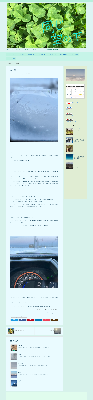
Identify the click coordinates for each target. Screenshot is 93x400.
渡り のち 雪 (20, 363)
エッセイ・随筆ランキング (71, 121)
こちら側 (75, 162)
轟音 (74, 154)
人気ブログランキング (70, 115)
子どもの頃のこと (17, 63)
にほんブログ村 (75, 102)
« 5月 (71, 97)
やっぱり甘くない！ (77, 145)
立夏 (74, 137)
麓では (19, 372)
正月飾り (20, 354)
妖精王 (19, 381)
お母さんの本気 (77, 128)
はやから (20, 345)
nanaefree (55, 313)
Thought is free (53, 396)
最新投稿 (9, 63)
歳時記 (29, 73)
